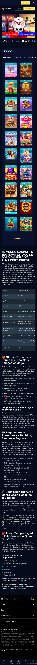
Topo (33, 599)
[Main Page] (6, 8)
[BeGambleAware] (7, 654)
